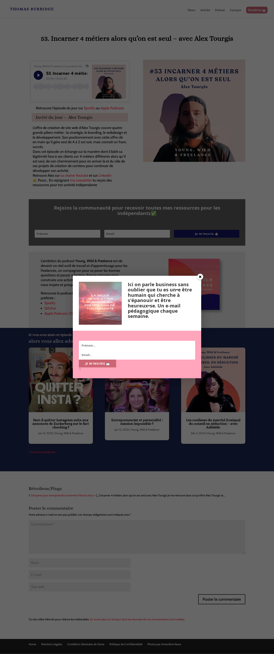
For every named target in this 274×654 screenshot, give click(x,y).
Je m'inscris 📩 (97, 363)
